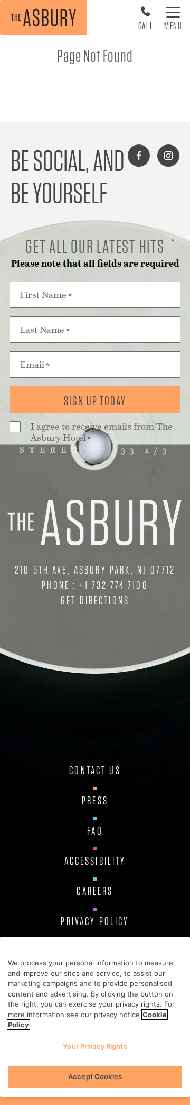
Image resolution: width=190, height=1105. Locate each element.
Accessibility (95, 861)
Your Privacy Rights (95, 1046)
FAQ (94, 831)
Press (95, 800)
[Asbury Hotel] (43, 17)
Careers (95, 891)
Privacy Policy (95, 921)
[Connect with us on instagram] (168, 155)
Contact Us (95, 770)
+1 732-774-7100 (113, 585)
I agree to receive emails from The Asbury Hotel (102, 432)
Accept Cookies (95, 1076)
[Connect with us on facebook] (139, 155)
